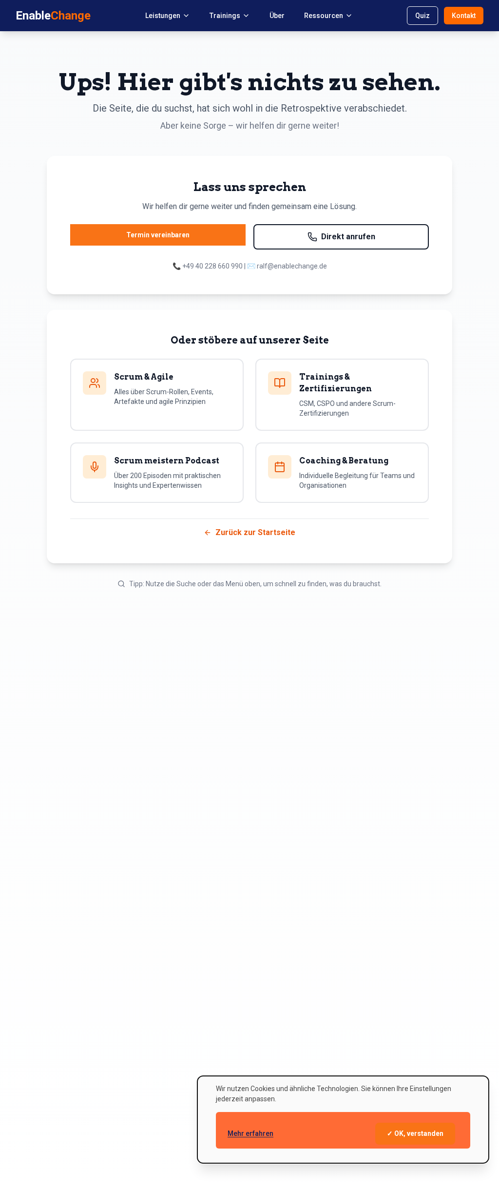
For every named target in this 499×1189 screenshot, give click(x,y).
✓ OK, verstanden (415, 1133)
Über (277, 15)
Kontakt (464, 15)
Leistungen (162, 15)
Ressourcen (323, 15)
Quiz (422, 15)
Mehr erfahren (250, 1133)
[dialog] (343, 1119)
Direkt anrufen (348, 236)
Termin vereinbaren (158, 235)
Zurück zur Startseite (255, 532)
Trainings (225, 15)
